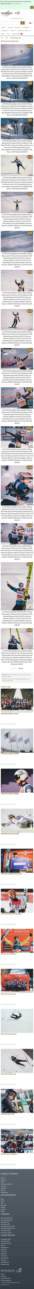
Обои (2, 1203)
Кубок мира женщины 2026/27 (8, 1228)
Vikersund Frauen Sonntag (8, 994)
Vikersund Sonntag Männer (8, 954)
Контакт (2, 1274)
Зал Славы (3, 1209)
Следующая (20, 668)
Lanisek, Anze (4, 1251)
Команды (3, 1207)
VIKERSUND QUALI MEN (7, 1114)
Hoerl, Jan (3, 1245)
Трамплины (3, 1188)
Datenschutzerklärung (6, 1278)
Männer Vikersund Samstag (8, 1034)
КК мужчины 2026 (5, 1222)
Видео (2, 1199)
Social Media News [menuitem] (17, 34)
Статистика (3, 1186)
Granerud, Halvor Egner (6, 1243)
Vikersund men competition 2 (9, 1154)
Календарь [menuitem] (25, 27)
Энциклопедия (4, 1192)
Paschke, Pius (4, 1254)
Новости (3, 1178)
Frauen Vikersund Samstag (8, 1074)
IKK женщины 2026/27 (6, 1232)
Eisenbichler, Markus (5, 1241)
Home (2, 37)
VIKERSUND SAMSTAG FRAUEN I (10, 834)
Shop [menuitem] (8, 33)
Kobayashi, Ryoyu (4, 1247)
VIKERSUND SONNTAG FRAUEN (9, 714)
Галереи (6, 37)
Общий (2, 1182)
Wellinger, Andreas (5, 1264)
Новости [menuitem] (3, 27)
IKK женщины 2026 (5, 1224)
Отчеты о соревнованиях (6, 1184)
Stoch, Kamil (3, 1260)
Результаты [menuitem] (17, 27)
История (3, 1190)
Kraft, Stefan (3, 1249)
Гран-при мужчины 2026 (6, 1218)
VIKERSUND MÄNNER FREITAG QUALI (11, 874)
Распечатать (3, 1276)
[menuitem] (30, 23)
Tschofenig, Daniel (5, 1262)
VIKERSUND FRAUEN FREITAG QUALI (11, 914)
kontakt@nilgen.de (9, 680)
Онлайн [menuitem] (9, 27)
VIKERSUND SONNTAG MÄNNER (10, 754)
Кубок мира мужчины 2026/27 (8, 1226)
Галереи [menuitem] (12, 30)
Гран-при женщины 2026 (6, 1220)
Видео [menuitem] (2, 33)
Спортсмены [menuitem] (4, 30)
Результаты (3, 1180)
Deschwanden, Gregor (6, 1239)
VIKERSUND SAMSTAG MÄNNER (10, 794)
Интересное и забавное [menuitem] (23, 30)
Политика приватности (16, 3)
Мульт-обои (3, 1205)
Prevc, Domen (4, 1256)
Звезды (2, 1211)
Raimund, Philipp (4, 1258)
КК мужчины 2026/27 (6, 1230)
